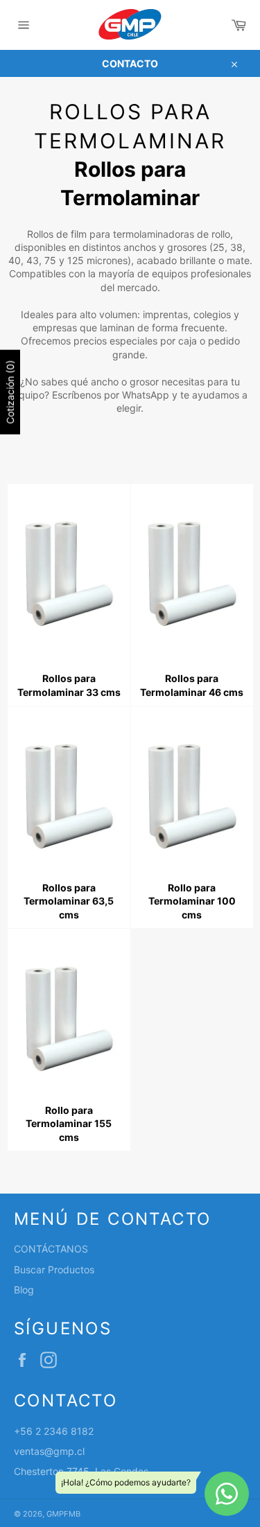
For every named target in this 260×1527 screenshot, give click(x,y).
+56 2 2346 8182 (54, 1431)
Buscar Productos (54, 1269)
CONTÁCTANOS (51, 1249)
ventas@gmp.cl (49, 1451)
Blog (24, 1289)
